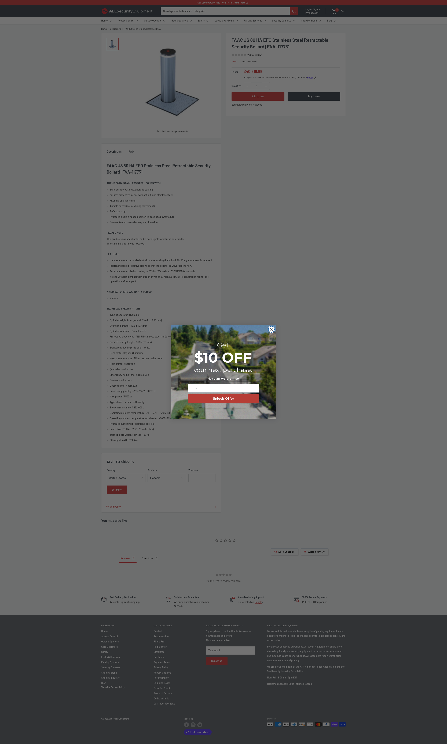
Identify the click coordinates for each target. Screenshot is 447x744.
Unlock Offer (223, 399)
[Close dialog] (271, 329)
